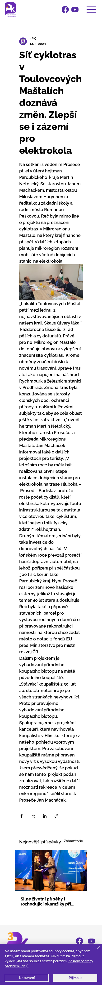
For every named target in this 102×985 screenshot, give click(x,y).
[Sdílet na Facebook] (21, 816)
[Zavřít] (95, 950)
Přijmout (75, 978)
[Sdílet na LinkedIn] (44, 816)
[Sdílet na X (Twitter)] (33, 816)
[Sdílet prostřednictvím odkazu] (56, 816)
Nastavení (27, 978)
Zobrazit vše (73, 841)
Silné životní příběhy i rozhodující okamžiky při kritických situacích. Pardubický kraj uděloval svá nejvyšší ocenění (50, 901)
